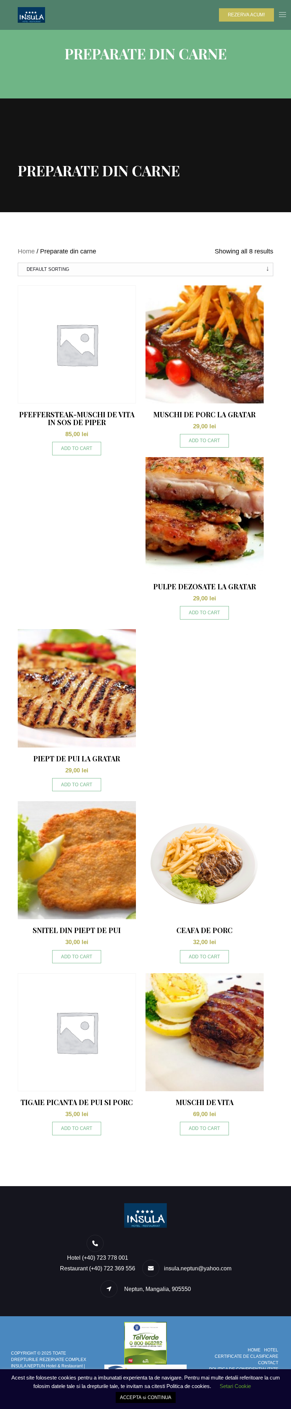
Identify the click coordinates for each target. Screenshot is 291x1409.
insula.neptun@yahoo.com (197, 1268)
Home (26, 251)
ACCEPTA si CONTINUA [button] (145, 1397)
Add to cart (76, 448)
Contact (268, 1362)
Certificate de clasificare (246, 1356)
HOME (254, 1350)
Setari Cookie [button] (235, 1386)
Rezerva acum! (246, 14)
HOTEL (271, 1350)
